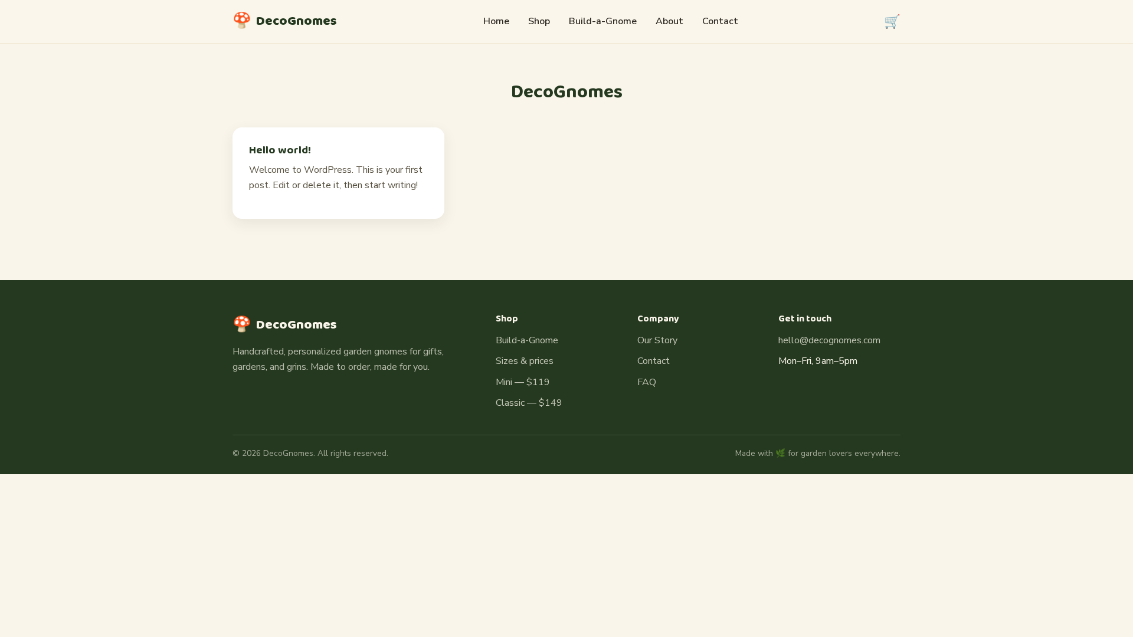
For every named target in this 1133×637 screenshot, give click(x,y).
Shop (539, 21)
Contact (720, 21)
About (669, 21)
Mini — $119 (523, 382)
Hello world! (280, 150)
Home (496, 21)
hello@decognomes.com (829, 340)
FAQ (646, 382)
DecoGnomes (285, 21)
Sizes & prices (525, 360)
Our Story (657, 340)
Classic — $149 (529, 402)
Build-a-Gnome (603, 21)
